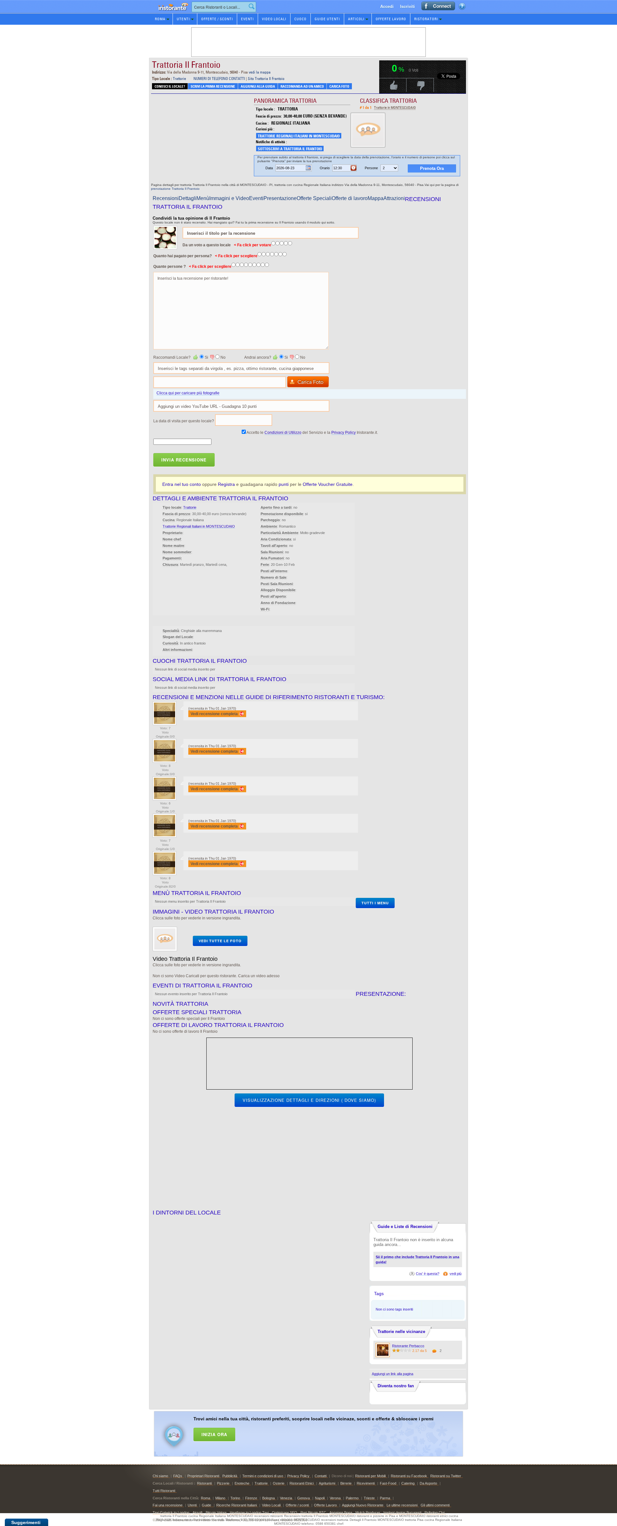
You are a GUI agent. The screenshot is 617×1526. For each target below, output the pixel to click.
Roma (160, 19)
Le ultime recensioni (402, 1505)
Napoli (320, 1498)
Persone (371, 168)
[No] (211, 357)
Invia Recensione (184, 460)
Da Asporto (428, 1483)
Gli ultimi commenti (435, 1505)
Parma (385, 1498)
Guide (207, 1505)
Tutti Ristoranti (164, 1491)
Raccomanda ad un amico (302, 86)
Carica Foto (339, 86)
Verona (335, 1498)
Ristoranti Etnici (302, 1483)
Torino (235, 1498)
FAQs (177, 1476)
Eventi (247, 19)
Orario (325, 168)
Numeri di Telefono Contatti (219, 78)
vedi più (455, 1274)
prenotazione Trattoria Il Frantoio (175, 188)
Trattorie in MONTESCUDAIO (395, 107)
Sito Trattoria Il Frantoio (266, 78)
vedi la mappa (260, 72)
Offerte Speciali (314, 198)
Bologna (268, 1498)
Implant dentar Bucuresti (402, 1512)
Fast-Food (388, 1483)
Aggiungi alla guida (258, 86)
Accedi (387, 6)
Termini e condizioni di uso (262, 1476)
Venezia (286, 1498)
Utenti (183, 19)
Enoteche (242, 1483)
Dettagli (187, 198)
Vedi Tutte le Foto (220, 940)
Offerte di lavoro (350, 198)
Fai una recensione (168, 1505)
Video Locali (274, 19)
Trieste (369, 1498)
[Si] (196, 357)
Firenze (251, 1498)
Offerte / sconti (297, 1505)
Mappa (375, 198)
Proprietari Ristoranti (203, 1476)
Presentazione (280, 198)
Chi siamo (160, 1476)
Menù (202, 198)
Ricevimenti (366, 1483)
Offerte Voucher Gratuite (328, 484)
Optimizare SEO (284, 1512)
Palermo (352, 1498)
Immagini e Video (229, 198)
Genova (303, 1498)
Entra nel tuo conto (181, 484)
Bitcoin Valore (216, 1512)
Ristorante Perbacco (408, 1346)
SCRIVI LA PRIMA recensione (213, 86)
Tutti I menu (375, 902)
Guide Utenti (327, 19)
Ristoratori (426, 19)
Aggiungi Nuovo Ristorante (362, 1505)
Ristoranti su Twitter (445, 1476)
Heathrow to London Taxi (249, 1512)
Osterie (278, 1483)
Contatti (320, 1476)
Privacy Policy (343, 432)
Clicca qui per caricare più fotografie (187, 393)
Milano (220, 1498)
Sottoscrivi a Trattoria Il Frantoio (290, 148)
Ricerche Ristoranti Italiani (236, 1505)
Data (269, 168)
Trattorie (179, 78)
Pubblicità (229, 1476)
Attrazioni (394, 198)
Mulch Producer (367, 1512)
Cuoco (300, 19)
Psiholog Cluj (434, 1512)
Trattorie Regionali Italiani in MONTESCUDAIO (299, 136)
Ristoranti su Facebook (409, 1476)
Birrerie (346, 1483)
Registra (226, 484)
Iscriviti (407, 6)
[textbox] (224, 7)
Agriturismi (327, 1483)
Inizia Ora (214, 1434)
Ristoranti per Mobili (370, 1476)
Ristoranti (204, 1483)
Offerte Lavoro (391, 19)
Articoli (356, 19)
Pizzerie (223, 1483)
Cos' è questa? (427, 1274)
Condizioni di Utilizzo (282, 432)
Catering (408, 1483)
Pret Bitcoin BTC (313, 1512)
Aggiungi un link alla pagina (392, 1374)
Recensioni (166, 198)
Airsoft (197, 1512)
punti (284, 484)
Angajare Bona (340, 1512)
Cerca (252, 6)
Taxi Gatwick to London (171, 1512)
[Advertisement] (317, 1432)
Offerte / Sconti (217, 19)
